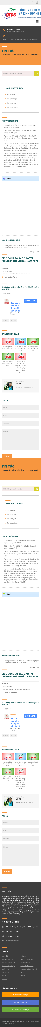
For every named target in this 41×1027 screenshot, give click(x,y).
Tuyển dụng (5, 969)
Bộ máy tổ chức (25, 962)
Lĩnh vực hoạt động (27, 959)
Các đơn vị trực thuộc (8, 966)
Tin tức (23, 972)
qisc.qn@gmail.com (12, 940)
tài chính (5, 320)
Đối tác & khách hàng (27, 966)
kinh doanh (11, 94)
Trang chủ (6, 54)
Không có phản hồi (10, 277)
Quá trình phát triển (7, 959)
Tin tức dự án (11, 103)
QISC (32, 1021)
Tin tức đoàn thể (12, 107)
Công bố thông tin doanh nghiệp (25, 54)
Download (30, 301)
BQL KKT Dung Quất (20, 1002)
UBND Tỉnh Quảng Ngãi (20, 995)
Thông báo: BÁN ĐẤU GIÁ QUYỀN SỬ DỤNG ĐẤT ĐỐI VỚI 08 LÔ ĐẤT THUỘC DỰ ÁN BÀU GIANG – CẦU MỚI (21, 138)
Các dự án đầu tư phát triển (29, 969)
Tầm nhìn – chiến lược (8, 962)
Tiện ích (4, 975)
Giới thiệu (23, 956)
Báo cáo (13, 320)
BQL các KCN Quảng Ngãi (20, 1009)
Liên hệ (23, 975)
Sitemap (4, 979)
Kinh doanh (5, 972)
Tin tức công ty (12, 99)
